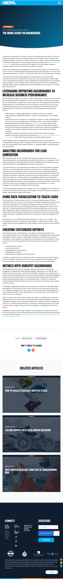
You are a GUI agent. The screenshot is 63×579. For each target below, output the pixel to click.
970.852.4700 (17, 532)
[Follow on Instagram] (61, 562)
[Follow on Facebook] (61, 566)
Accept (52, 572)
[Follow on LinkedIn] (61, 559)
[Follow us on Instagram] (16, 541)
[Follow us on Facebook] (16, 537)
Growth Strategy (23, 30)
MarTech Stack (12, 30)
